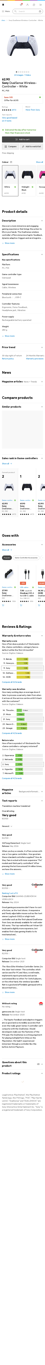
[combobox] (7, 854)
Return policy (8, 358)
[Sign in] (27, 4)
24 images (18, 75)
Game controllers (8, 437)
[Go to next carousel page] (40, 441)
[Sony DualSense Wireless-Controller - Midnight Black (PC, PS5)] (27, 430)
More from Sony (33, 108)
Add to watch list (33, 146)
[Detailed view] (22, 697)
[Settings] (21, 5)
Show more (10, 243)
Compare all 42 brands (12, 710)
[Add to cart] (3, 634)
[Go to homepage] (3, 4)
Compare (12, 146)
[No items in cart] (40, 5)
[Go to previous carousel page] (4, 441)
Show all (39, 162)
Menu (7, 11)
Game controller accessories (8, 616)
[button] (22, 131)
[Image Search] (40, 11)
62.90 (6, 79)
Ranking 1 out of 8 (10, 921)
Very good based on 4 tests (9, 118)
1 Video (27, 75)
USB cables (24, 616)
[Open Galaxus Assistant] (34, 5)
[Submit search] (15, 11)
